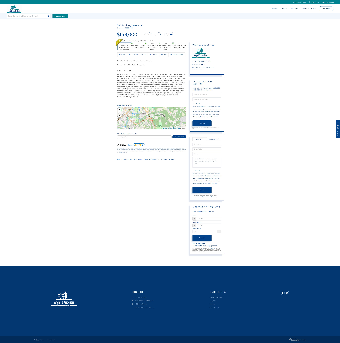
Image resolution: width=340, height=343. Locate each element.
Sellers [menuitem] (294, 9)
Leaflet (165, 128)
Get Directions (179, 137)
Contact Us (195, 70)
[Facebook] (282, 293)
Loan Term (195, 211)
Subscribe (202, 123)
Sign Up (331, 2)
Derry (146, 159)
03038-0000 (153, 159)
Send (202, 190)
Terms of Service (211, 197)
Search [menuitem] (275, 9)
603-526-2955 (300, 2)
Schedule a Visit (214, 139)
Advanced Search (61, 16)
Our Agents (203, 70)
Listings (125, 159)
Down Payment (197, 222)
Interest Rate (196, 228)
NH (131, 159)
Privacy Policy (214, 116)
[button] (48, 16)
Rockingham (138, 159)
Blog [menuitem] (313, 9)
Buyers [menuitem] (285, 9)
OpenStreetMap (174, 128)
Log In (325, 2)
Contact (326, 9)
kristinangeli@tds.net (144, 301)
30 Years (203, 211)
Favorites (315, 2)
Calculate (202, 238)
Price (194, 216)
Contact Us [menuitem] (214, 307)
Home (119, 159)
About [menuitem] (304, 9)
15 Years (211, 211)
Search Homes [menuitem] (215, 297)
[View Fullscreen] (119, 116)
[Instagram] (287, 293)
